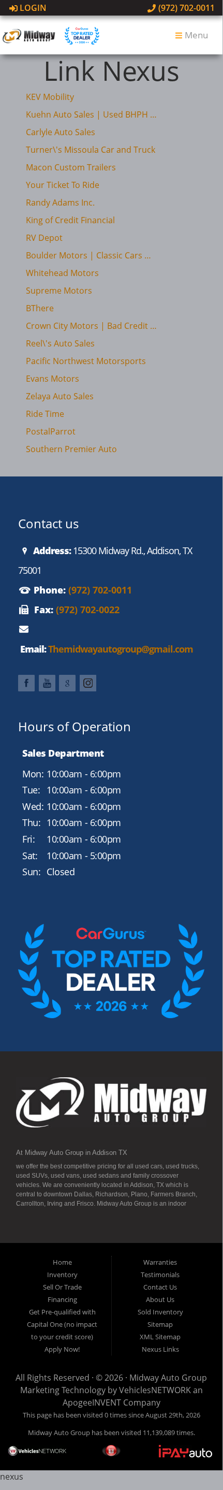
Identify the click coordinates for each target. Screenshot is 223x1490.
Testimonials (160, 1274)
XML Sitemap (160, 1336)
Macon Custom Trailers (71, 167)
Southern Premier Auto (71, 449)
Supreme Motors (59, 290)
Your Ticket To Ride (62, 185)
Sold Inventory (160, 1312)
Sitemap (160, 1324)
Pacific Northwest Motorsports (86, 361)
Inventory (62, 1274)
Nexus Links (160, 1349)
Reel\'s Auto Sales (60, 343)
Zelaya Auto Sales (60, 396)
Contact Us (160, 1287)
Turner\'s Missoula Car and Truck (90, 149)
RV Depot (44, 237)
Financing (62, 1299)
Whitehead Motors (62, 273)
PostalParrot (51, 431)
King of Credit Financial (70, 220)
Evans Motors (52, 378)
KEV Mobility (50, 97)
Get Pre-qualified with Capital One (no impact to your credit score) (62, 1324)
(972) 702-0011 (185, 7)
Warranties (160, 1262)
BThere (40, 308)
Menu (195, 35)
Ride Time (45, 413)
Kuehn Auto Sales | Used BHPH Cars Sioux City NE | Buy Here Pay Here (92, 114)
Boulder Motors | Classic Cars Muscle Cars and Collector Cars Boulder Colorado (92, 255)
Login (32, 7)
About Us (160, 1299)
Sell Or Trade (62, 1287)
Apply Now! (62, 1349)
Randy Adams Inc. (60, 202)
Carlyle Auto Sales (60, 132)
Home (62, 1262)
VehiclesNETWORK (155, 1390)
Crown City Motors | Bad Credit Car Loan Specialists (92, 325)
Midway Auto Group (168, 1377)
